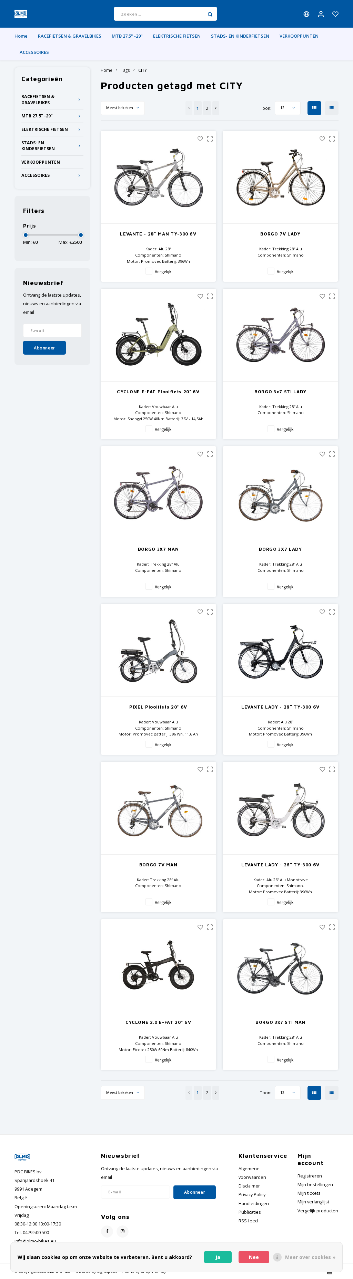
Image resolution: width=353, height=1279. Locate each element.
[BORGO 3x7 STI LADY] (280, 335)
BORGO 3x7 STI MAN (280, 1022)
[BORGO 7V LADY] (280, 177)
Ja (217, 1257)
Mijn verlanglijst (313, 1202)
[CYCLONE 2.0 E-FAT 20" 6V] (158, 965)
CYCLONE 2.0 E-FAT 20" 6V (158, 1022)
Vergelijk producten (317, 1211)
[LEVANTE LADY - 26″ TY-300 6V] (280, 808)
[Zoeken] (210, 14)
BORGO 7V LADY (280, 234)
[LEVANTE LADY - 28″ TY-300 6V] (280, 650)
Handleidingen (254, 1203)
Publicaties (250, 1212)
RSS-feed (248, 1221)
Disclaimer (249, 1186)
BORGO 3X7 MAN (158, 549)
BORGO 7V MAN (158, 864)
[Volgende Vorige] (215, 108)
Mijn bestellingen (315, 1184)
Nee (254, 1257)
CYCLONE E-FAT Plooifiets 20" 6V (158, 391)
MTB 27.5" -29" (127, 36)
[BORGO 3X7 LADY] (280, 492)
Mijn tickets (309, 1193)
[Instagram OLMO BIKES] (123, 1231)
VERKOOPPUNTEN (299, 36)
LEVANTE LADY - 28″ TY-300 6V (280, 707)
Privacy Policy (252, 1195)
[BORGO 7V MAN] (158, 808)
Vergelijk (163, 271)
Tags (125, 70)
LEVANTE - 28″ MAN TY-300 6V (158, 234)
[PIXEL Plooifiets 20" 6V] (158, 650)
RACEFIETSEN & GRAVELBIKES (69, 36)
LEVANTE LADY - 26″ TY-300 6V (280, 864)
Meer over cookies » (310, 1257)
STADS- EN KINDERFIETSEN (240, 36)
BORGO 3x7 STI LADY (280, 391)
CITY (142, 70)
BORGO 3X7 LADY (280, 549)
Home (21, 36)
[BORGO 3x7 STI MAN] (280, 965)
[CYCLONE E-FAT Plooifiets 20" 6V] (158, 335)
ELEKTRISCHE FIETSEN (177, 36)
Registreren (309, 1176)
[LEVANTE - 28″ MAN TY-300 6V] (158, 177)
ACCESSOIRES (34, 52)
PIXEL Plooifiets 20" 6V (158, 707)
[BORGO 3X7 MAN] (158, 492)
